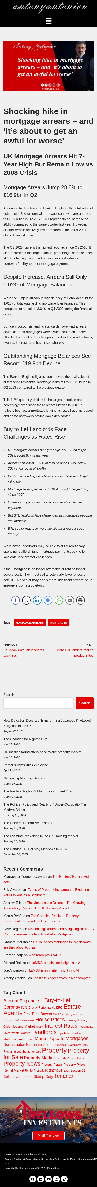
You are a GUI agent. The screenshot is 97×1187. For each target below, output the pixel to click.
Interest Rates (61, 1026)
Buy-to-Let (57, 1000)
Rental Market (13, 1070)
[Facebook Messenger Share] (48, 600)
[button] (48, 21)
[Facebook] (32, 1179)
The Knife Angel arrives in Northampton (61, 978)
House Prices (50, 1019)
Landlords (44, 1032)
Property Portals (52, 1064)
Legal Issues (65, 1033)
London (76, 1033)
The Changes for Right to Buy (25, 739)
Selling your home (17, 1076)
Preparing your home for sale (22, 1051)
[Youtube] (48, 1179)
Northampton (14, 1044)
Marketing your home (18, 1039)
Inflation (40, 1026)
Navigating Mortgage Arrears (24, 778)
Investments (85, 1026)
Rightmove (53, 1070)
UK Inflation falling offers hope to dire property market (42, 752)
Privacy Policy (22, 1154)
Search (8, 695)
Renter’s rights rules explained (25, 765)
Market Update (50, 1038)
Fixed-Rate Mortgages (65, 1014)
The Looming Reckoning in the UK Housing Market (40, 836)
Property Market (39, 1057)
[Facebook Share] (15, 600)
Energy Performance (41, 1007)
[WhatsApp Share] (59, 600)
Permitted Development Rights (72, 1045)
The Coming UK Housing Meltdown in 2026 (35, 849)
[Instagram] (56, 1179)
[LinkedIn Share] (37, 600)
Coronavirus (15, 1007)
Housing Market (23, 1026)
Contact (9, 1154)
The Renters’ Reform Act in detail (27, 823)
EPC (59, 1007)
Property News (22, 1063)
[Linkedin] (40, 1179)
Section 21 (77, 1070)
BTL (40, 1001)
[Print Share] (80, 600)
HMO (16, 1020)
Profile (44, 1154)
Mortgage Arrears (30, 622)
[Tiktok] (64, 1179)
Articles (35, 1154)
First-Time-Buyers (37, 1014)
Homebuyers (27, 1020)
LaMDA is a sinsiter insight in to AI (56, 963)
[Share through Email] (69, 600)
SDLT (66, 1070)
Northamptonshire (40, 1044)
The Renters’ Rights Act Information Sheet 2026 (38, 791)
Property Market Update (70, 1058)
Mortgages (58, 622)
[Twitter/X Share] (26, 600)
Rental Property (34, 1070)
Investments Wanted (16, 1033)
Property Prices (74, 1064)
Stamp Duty (43, 1076)
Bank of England (19, 1000)
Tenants (63, 1076)
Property (54, 1050)
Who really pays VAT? (44, 955)
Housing (71, 1020)
